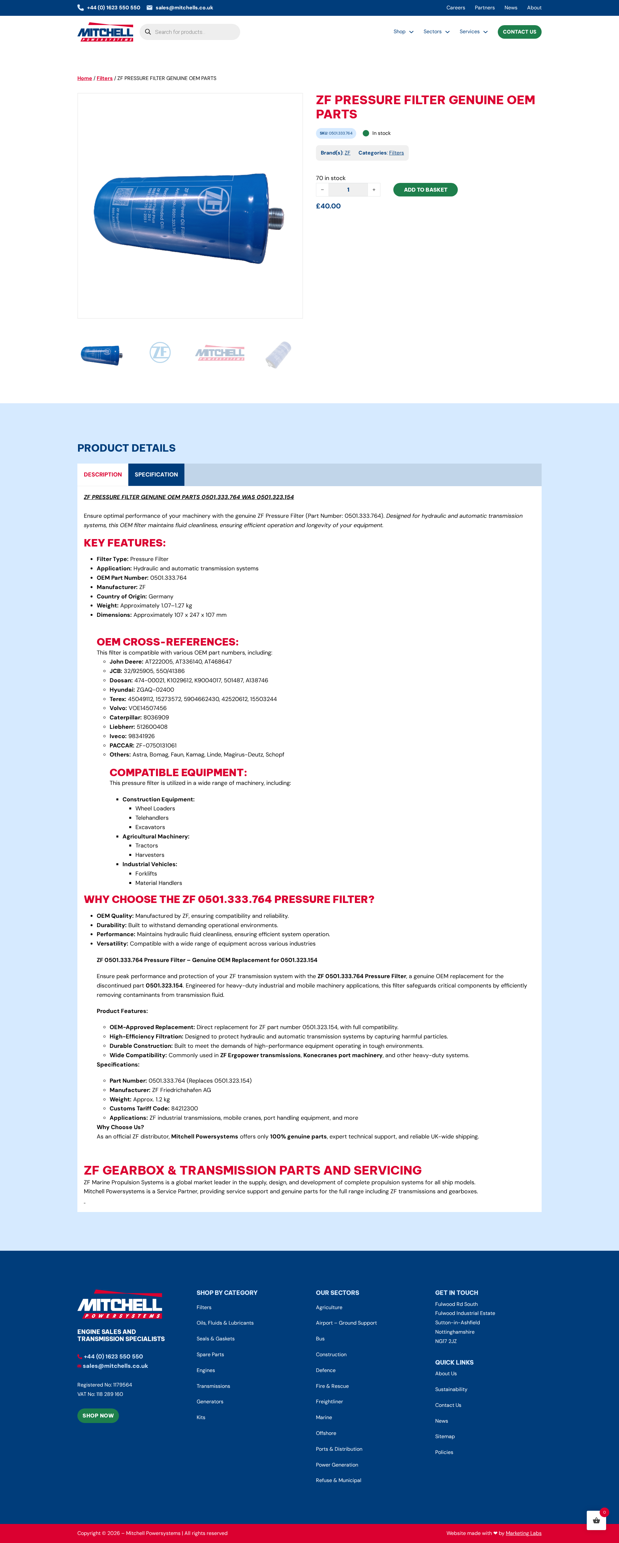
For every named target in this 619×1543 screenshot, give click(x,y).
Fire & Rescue (332, 1386)
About (534, 7)
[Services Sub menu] (485, 32)
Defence (326, 1370)
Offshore (326, 1433)
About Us (446, 1373)
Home (84, 78)
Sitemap (445, 1436)
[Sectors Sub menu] (447, 32)
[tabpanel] (309, 849)
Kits (201, 1417)
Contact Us (519, 31)
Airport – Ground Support (346, 1322)
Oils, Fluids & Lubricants (225, 1322)
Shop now (98, 1415)
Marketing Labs (524, 1533)
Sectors (433, 31)
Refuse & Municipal (338, 1480)
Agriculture (329, 1307)
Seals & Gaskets (216, 1338)
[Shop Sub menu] (411, 32)
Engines (206, 1370)
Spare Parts (210, 1354)
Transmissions (213, 1386)
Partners (485, 7)
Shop (400, 31)
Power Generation (337, 1464)
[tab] (102, 475)
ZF (347, 152)
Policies (444, 1452)
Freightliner (329, 1401)
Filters (105, 78)
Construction (331, 1354)
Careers (456, 7)
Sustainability (451, 1389)
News (511, 7)
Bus (320, 1338)
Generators (210, 1401)
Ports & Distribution (339, 1449)
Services (470, 31)
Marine (324, 1417)
